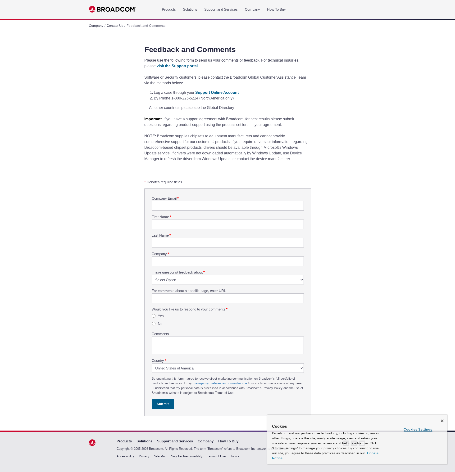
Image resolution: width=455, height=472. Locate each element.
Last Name (161, 235)
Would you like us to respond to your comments (190, 309)
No (160, 324)
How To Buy (276, 9)
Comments (160, 334)
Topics (234, 456)
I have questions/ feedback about (178, 272)
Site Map (160, 456)
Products (169, 9)
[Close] (442, 420)
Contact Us (115, 25)
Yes (161, 316)
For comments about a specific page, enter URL (189, 291)
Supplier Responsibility (186, 456)
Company (252, 9)
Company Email (165, 198)
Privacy (144, 456)
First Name (161, 217)
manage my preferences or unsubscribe (220, 383)
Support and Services (221, 9)
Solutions (190, 9)
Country (159, 361)
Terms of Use (216, 456)
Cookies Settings (418, 429)
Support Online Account (217, 92)
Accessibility (125, 456)
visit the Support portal (177, 66)
